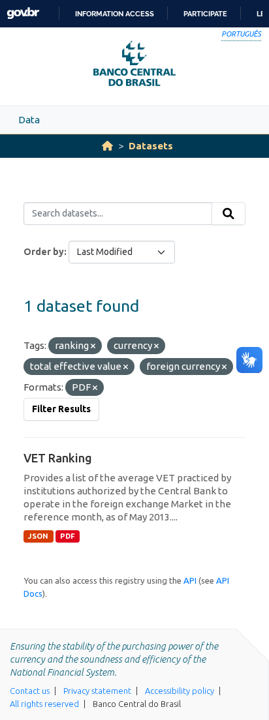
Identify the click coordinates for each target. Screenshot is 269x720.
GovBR (23, 13)
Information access (114, 13)
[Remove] (93, 346)
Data (29, 119)
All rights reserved (44, 703)
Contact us (30, 690)
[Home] (107, 145)
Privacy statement (97, 690)
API (190, 580)
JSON (38, 536)
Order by (44, 252)
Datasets (151, 145)
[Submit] (228, 214)
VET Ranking (58, 457)
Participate (205, 13)
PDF (67, 536)
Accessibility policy (179, 690)
